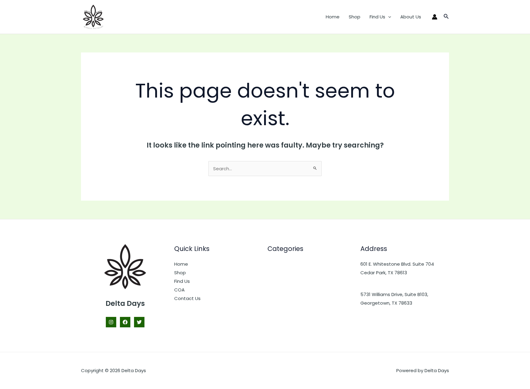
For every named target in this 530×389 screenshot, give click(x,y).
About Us (410, 16)
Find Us (377, 16)
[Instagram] (111, 322)
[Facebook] (125, 322)
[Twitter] (139, 322)
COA (179, 290)
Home (333, 16)
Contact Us (187, 298)
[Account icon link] (434, 17)
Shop (354, 16)
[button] (388, 17)
